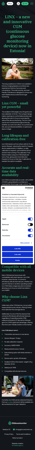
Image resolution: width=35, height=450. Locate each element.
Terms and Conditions (23, 434)
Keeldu (17, 260)
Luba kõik (17, 248)
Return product (17, 438)
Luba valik (17, 254)
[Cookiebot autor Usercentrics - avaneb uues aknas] (25, 188)
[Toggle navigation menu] (31, 3)
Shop (10, 4)
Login (18, 3)
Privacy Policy (8, 434)
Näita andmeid (24, 243)
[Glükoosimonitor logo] (3, 4)
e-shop (10, 402)
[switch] (30, 224)
